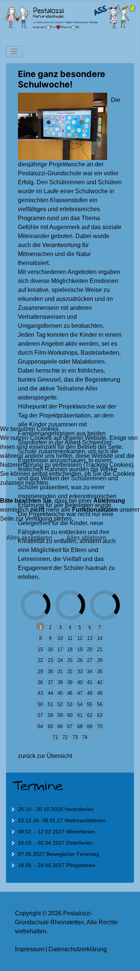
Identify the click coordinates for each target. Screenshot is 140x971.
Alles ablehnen (86, 537)
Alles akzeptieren (29, 537)
